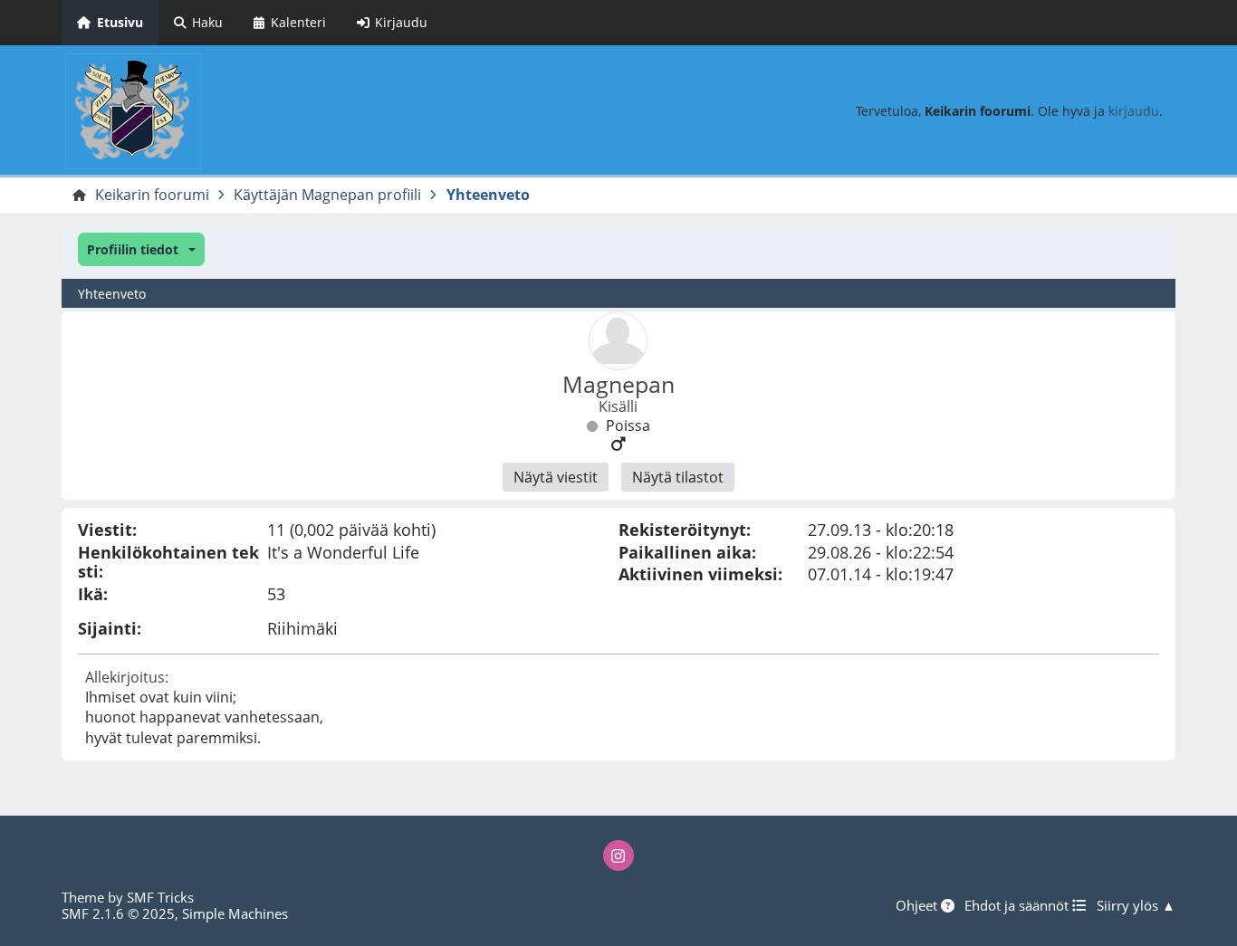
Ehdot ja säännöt (1018, 905)
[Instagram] (618, 855)
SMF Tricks (160, 897)
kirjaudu (1133, 110)
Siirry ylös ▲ (1136, 905)
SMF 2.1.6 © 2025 (118, 913)
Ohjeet (918, 905)
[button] (141, 249)
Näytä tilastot (678, 477)
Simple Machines (235, 913)
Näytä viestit (555, 477)
